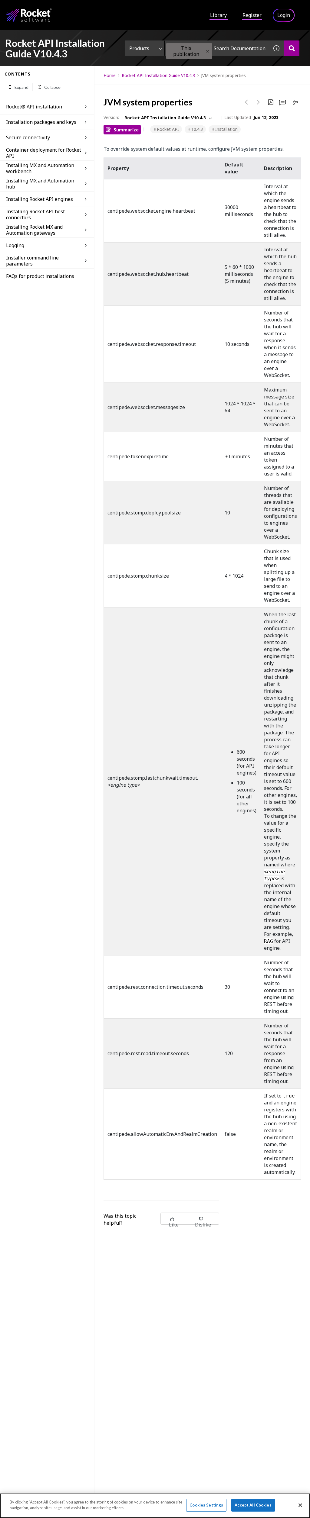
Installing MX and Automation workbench (40, 168)
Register (252, 15)
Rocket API (168, 129)
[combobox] (217, 48)
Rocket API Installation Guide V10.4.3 (158, 75)
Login (283, 15)
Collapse (52, 87)
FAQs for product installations (40, 276)
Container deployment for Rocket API (43, 153)
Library (218, 15)
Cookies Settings (206, 1505)
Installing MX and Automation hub (40, 183)
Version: (111, 117)
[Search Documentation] (291, 48)
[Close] (300, 1505)
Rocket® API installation (34, 106)
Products (139, 48)
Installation (226, 129)
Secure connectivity (28, 137)
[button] (207, 51)
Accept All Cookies (253, 1505)
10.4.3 (197, 129)
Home (110, 75)
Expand (21, 87)
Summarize (126, 129)
